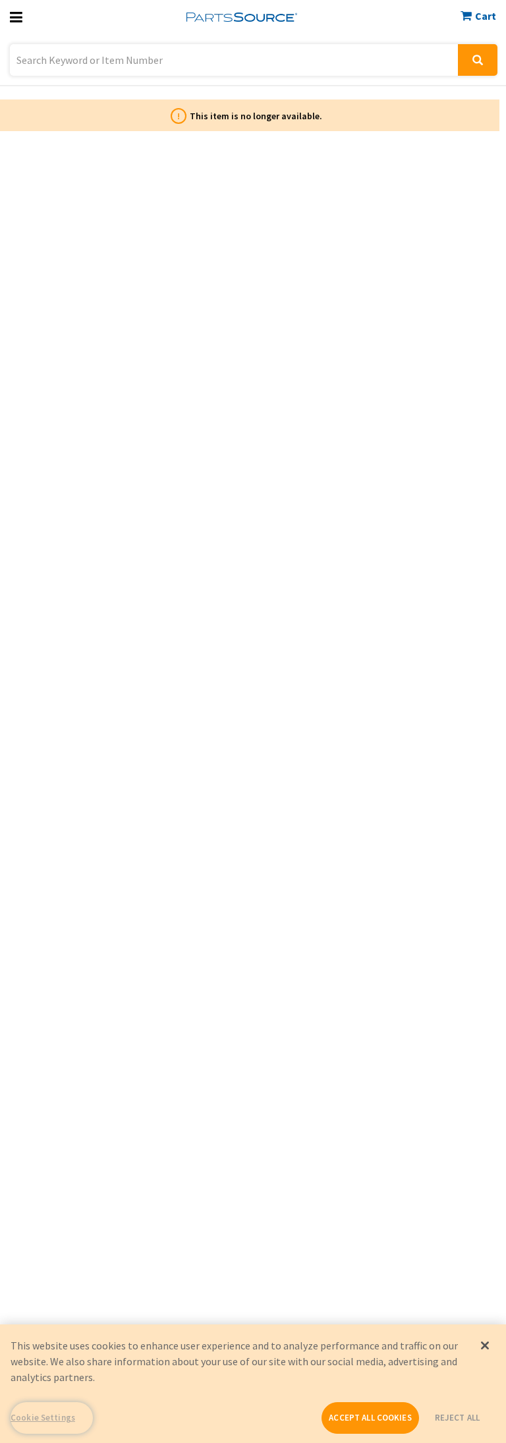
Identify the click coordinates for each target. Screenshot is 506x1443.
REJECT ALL (457, 1417)
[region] (253, 1383)
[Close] (484, 1345)
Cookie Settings (43, 1417)
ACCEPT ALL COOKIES (370, 1417)
